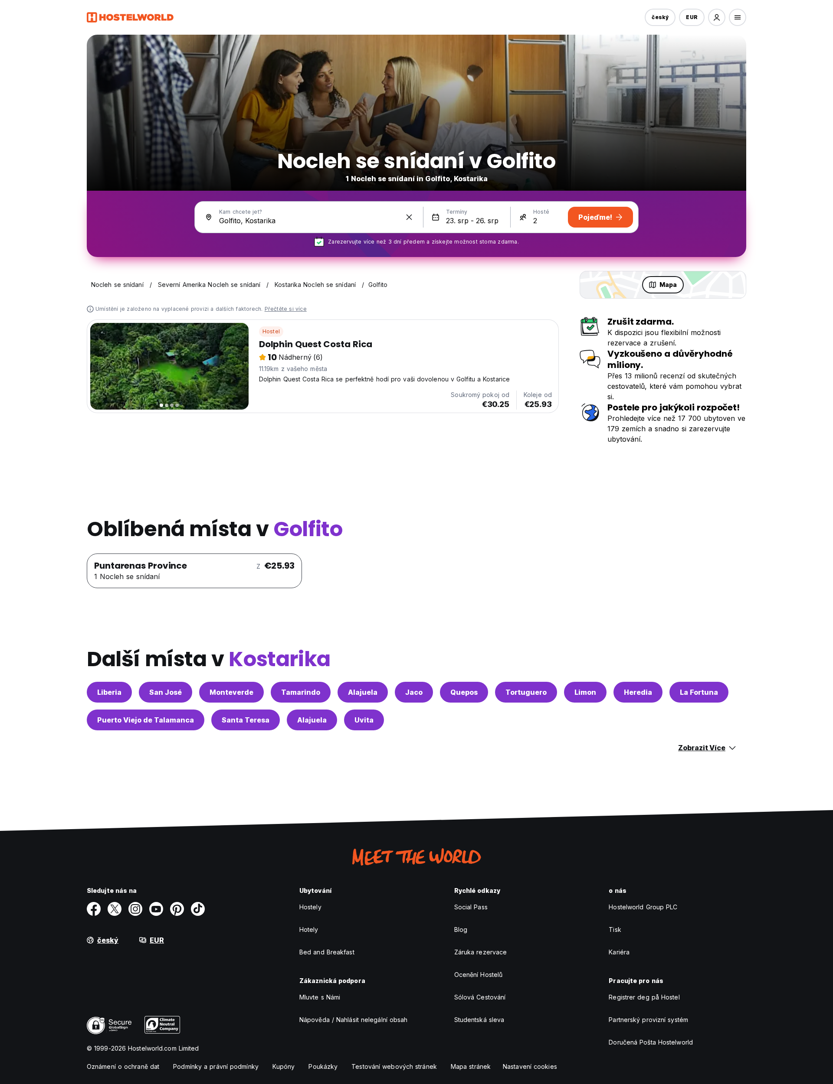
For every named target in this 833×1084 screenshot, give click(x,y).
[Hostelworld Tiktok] (198, 909)
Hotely (308, 929)
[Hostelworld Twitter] (114, 909)
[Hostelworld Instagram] (135, 909)
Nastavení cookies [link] (530, 1066)
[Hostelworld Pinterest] (177, 909)
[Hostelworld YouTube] (156, 909)
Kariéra (619, 952)
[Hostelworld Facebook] (94, 909)
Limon (585, 692)
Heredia (638, 692)
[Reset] (409, 217)
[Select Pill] (716, 17)
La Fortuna (699, 692)
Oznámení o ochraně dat (123, 1066)
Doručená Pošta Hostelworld (651, 1042)
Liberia (109, 692)
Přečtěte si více (286, 309)
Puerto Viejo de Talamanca (145, 720)
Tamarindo (300, 692)
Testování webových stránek (394, 1066)
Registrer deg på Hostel (644, 997)
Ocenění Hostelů (478, 974)
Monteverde (231, 692)
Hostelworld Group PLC (643, 907)
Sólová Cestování (480, 997)
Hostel (271, 331)
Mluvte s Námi (319, 997)
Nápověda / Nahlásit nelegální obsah (353, 1019)
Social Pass (471, 907)
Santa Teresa (245, 720)
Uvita (364, 720)
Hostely (310, 907)
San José (165, 692)
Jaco (414, 692)
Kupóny (283, 1066)
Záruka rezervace (480, 952)
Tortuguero (526, 692)
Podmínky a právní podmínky (216, 1066)
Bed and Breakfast (326, 952)
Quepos (464, 692)
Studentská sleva (479, 1019)
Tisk (615, 929)
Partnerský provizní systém (648, 1019)
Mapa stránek (471, 1066)
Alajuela (362, 692)
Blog (460, 929)
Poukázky (323, 1066)
